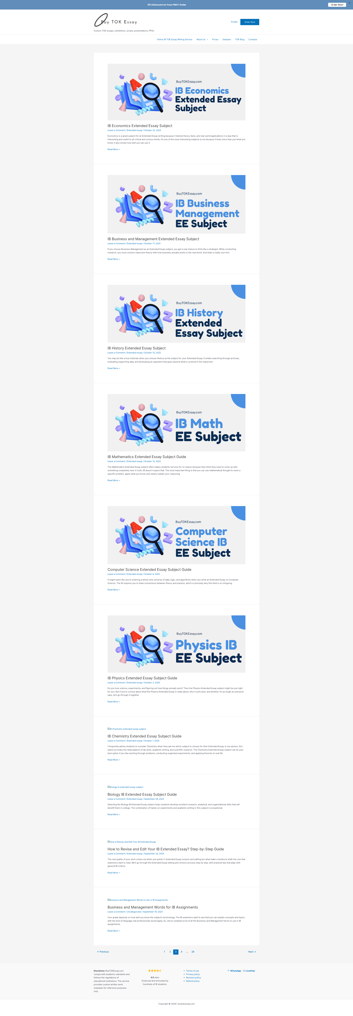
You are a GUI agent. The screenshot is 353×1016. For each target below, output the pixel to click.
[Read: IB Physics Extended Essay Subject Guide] (176, 643)
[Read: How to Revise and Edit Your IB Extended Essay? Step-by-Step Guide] (132, 841)
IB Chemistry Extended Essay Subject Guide (144, 736)
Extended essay (134, 130)
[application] (206, 39)
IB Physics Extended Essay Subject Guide (142, 678)
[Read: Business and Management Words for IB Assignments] (138, 900)
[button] (249, 22)
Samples (227, 39)
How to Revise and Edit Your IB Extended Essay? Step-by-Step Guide (166, 849)
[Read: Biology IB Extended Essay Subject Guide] (125, 787)
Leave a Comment (116, 130)
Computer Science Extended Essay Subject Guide (149, 569)
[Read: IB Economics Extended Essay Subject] (176, 92)
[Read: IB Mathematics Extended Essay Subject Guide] (176, 422)
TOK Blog (239, 39)
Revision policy (193, 977)
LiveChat (250, 970)
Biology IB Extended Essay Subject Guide (142, 794)
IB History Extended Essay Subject (137, 348)
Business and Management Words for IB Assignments (153, 907)
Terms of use (192, 970)
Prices (215, 39)
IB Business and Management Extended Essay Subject (153, 239)
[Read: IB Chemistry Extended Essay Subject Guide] (127, 729)
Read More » (114, 149)
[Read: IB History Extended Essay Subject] (176, 313)
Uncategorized (134, 911)
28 (193, 951)
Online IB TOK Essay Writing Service (174, 39)
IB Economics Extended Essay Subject (140, 126)
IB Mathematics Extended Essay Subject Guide (147, 457)
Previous (103, 951)
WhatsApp (235, 970)
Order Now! (337, 4)
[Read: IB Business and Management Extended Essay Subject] (176, 204)
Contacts (252, 39)
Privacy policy (193, 974)
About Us (200, 39)
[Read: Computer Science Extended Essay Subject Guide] (176, 535)
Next (252, 951)
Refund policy (193, 981)
